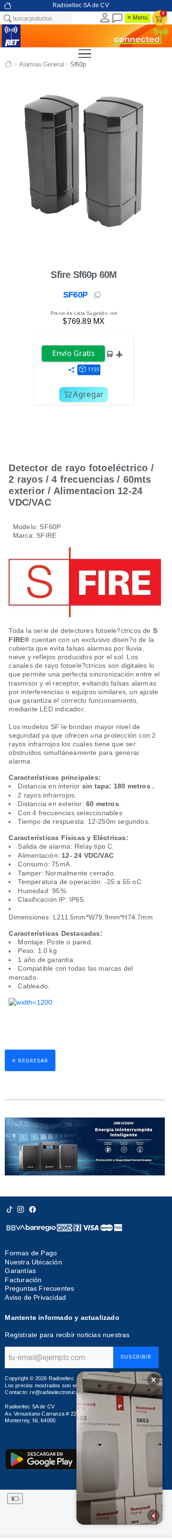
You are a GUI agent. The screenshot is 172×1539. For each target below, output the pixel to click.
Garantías (20, 1270)
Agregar (88, 394)
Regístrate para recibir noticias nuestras (67, 1335)
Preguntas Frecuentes (39, 1288)
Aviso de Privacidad (35, 1297)
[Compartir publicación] (71, 370)
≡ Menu (138, 17)
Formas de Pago (31, 1253)
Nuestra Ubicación (33, 1262)
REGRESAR (30, 1059)
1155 (93, 369)
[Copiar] (98, 295)
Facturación (23, 1280)
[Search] (7, 18)
